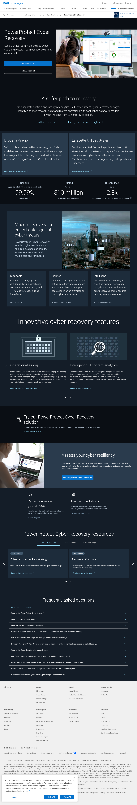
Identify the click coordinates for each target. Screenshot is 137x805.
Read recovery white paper (83, 573)
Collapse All (27, 607)
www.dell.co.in (106, 760)
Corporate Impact (42, 737)
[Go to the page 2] (71, 398)
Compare (122, 16)
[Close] (74, 777)
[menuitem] (27, 8)
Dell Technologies (10, 748)
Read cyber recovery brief (62, 302)
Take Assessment (28, 71)
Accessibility (123, 753)
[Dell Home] (4, 15)
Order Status (40, 695)
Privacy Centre (105, 725)
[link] (118, 3)
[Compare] (116, 15)
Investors (39, 725)
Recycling (39, 733)
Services (7, 725)
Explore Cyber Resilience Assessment (77, 478)
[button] (106, 3)
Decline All (51, 797)
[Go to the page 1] (66, 398)
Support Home (73, 691)
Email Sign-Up (105, 721)
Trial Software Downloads (109, 733)
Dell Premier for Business (125, 9)
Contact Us (104, 695)
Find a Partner (73, 713)
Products (7, 717)
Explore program (34, 518)
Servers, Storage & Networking (30, 15)
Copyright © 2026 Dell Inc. (13, 753)
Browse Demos (28, 63)
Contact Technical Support (77, 695)
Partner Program (74, 721)
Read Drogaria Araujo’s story (15, 171)
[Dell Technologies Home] (13, 3)
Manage (14, 797)
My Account (40, 691)
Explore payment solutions (81, 513)
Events (103, 717)
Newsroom (40, 729)
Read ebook (14, 302)
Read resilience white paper (22, 573)
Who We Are (40, 713)
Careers (39, 717)
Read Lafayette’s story (80, 171)
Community (104, 691)
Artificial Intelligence (11, 713)
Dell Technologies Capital (44, 721)
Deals (6, 729)
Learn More (82, 784)
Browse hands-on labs (31, 431)
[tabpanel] (68, 566)
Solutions (7, 721)
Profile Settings (41, 699)
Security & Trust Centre (108, 729)
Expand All (15, 607)
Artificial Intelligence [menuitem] (10, 9)
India (12, 15)
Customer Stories (42, 741)
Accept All (67, 797)
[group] (35, 154)
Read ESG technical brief (79, 388)
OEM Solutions (73, 717)
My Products (40, 703)
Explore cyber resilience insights (82, 122)
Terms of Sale (31, 753)
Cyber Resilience (52, 15)
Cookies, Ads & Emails (88, 753)
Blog (102, 713)
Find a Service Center (76, 699)
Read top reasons (45, 122)
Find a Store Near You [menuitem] (98, 9)
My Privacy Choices (65, 753)
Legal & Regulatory (107, 753)
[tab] (48, 543)
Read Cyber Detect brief (103, 302)
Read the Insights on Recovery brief (23, 388)
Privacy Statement (47, 753)
